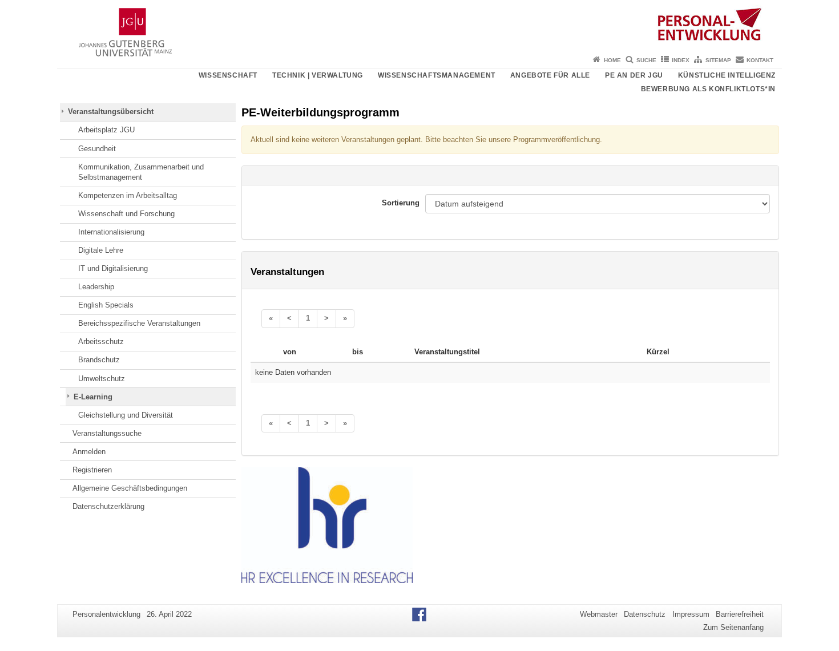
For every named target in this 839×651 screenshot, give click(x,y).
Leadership (96, 286)
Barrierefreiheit (740, 614)
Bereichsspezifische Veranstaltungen (139, 323)
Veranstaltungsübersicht (111, 111)
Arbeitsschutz (101, 341)
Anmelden (89, 451)
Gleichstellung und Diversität (125, 415)
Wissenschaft (228, 75)
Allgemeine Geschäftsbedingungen (129, 488)
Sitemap (718, 60)
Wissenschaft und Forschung (126, 213)
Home (612, 60)
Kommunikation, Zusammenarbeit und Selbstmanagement (141, 172)
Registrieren (92, 470)
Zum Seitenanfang (733, 627)
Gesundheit (97, 148)
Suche (646, 60)
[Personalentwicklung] (419, 25)
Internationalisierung (111, 232)
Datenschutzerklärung (108, 506)
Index (680, 60)
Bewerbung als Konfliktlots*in (708, 89)
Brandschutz (99, 359)
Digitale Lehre (100, 250)
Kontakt (760, 60)
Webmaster (599, 614)
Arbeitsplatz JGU (106, 130)
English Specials (106, 305)
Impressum (690, 614)
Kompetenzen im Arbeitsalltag (127, 195)
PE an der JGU (634, 75)
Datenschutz (644, 614)
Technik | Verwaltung (317, 75)
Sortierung (401, 203)
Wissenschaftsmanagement (436, 75)
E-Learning (93, 397)
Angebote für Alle (550, 75)
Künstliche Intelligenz (727, 75)
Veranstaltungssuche (107, 433)
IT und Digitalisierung (113, 268)
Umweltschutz (101, 378)
